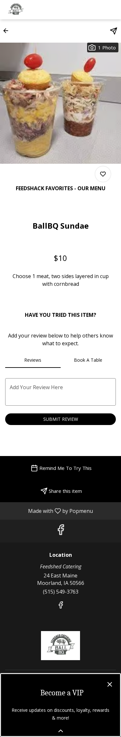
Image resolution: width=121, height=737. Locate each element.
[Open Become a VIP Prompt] (61, 731)
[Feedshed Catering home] (34, 10)
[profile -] (96, 9)
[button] (7, 31)
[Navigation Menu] (112, 9)
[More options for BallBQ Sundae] (103, 174)
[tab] (33, 360)
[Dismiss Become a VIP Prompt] (109, 684)
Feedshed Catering (60, 645)
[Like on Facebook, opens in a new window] (60, 531)
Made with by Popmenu (49, 510)
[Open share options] (113, 31)
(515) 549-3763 (60, 591)
